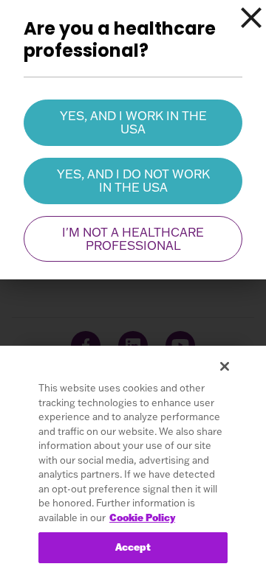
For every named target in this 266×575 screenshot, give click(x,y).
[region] (133, 460)
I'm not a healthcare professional (133, 239)
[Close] (251, 18)
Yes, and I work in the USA (133, 122)
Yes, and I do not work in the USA (133, 181)
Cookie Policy (142, 517)
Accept (133, 547)
